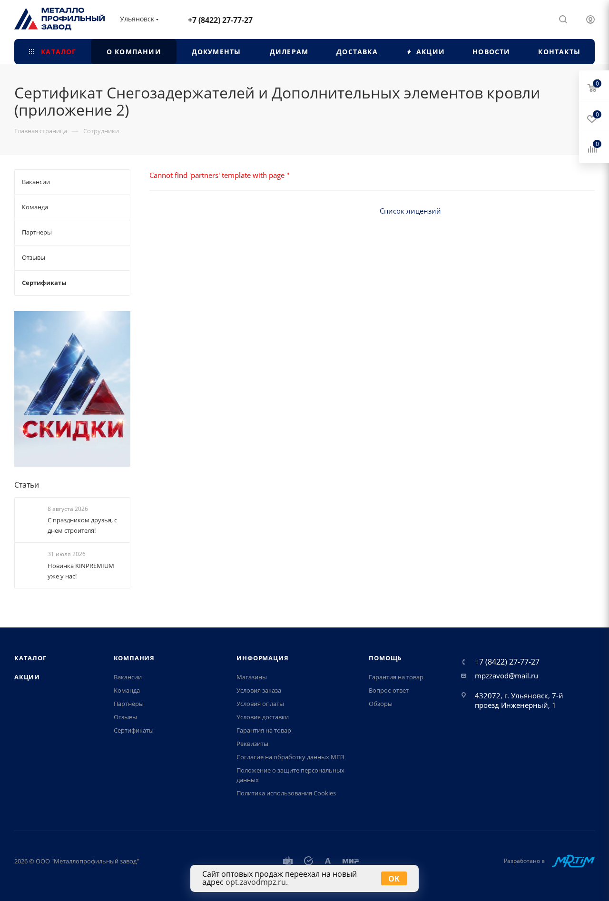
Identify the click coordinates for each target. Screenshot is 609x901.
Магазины (251, 677)
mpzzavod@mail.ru (506, 675)
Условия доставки (262, 717)
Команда (127, 690)
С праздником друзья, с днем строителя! (82, 525)
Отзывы (125, 717)
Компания (134, 658)
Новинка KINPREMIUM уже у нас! (81, 570)
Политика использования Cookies (286, 793)
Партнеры (129, 703)
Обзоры (381, 703)
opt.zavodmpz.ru (256, 882)
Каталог (30, 658)
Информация (262, 658)
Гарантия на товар (263, 730)
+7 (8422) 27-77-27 (220, 20)
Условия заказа (258, 690)
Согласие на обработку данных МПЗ (290, 757)
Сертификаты (134, 730)
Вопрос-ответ (389, 690)
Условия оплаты (260, 703)
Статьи (26, 485)
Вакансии (128, 677)
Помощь (385, 658)
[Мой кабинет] (590, 19)
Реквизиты (252, 743)
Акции (27, 677)
